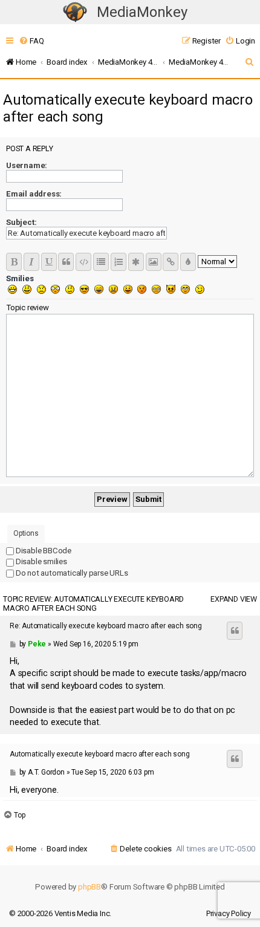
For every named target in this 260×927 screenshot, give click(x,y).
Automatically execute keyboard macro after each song (128, 108)
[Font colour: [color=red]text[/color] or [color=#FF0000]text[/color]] (188, 262)
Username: (26, 165)
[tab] (26, 534)
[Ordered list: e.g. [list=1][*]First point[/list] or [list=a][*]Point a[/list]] (118, 262)
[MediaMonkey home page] (75, 12)
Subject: (21, 222)
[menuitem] (31, 41)
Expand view (233, 598)
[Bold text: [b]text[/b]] (14, 262)
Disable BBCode (42, 550)
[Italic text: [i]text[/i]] (31, 262)
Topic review (27, 307)
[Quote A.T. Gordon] (234, 759)
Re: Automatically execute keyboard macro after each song (106, 626)
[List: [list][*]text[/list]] (101, 262)
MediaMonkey (142, 12)
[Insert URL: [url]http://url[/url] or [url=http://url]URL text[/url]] (170, 262)
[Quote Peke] (234, 631)
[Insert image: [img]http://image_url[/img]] (153, 262)
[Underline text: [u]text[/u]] (49, 262)
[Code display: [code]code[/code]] (83, 262)
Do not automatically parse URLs (71, 572)
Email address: (34, 193)
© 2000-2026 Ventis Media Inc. (60, 913)
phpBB (89, 886)
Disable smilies (40, 561)
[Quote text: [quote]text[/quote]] (66, 262)
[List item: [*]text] (136, 262)
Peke (37, 644)
